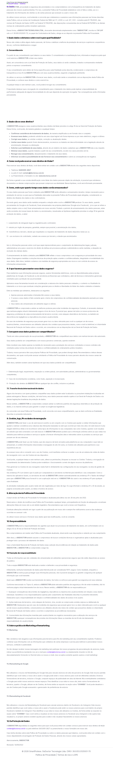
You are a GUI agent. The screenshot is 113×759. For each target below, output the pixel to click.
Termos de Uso (64, 755)
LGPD (75, 755)
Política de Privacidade (46, 755)
